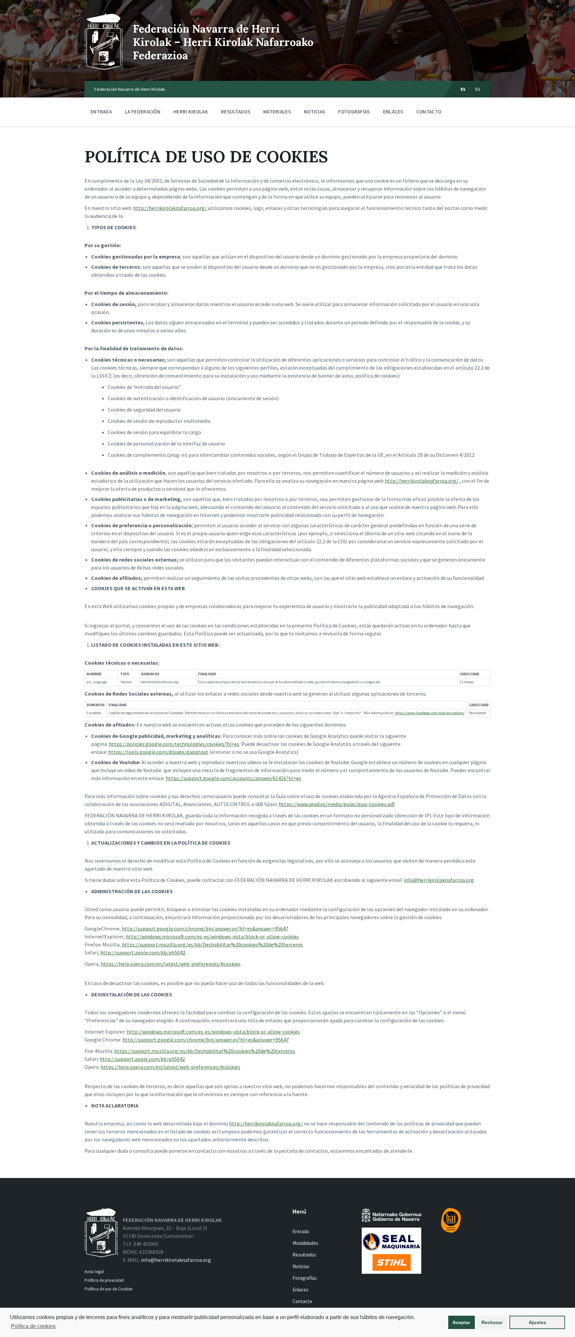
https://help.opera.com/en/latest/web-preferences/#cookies (171, 963)
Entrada (101, 111)
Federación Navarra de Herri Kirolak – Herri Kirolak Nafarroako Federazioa (223, 42)
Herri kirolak (190, 111)
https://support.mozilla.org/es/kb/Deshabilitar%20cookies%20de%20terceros (212, 944)
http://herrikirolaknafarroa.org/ (170, 208)
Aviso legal (94, 1271)
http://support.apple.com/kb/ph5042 (142, 952)
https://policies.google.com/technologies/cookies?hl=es (174, 744)
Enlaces (393, 111)
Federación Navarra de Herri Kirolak (130, 89)
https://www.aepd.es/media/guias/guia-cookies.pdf (337, 804)
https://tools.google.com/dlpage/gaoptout (158, 752)
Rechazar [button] (491, 1322)
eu (477, 89)
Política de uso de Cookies (109, 1289)
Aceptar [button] (461, 1322)
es (463, 89)
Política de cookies (33, 1326)
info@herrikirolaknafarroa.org (439, 880)
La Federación (142, 111)
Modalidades (305, 1243)
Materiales (277, 111)
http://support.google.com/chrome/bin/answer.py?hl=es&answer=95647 (205, 928)
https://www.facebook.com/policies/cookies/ (430, 713)
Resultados (235, 111)
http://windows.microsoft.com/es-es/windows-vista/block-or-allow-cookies (212, 936)
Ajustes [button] (537, 1322)
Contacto (428, 111)
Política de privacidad (104, 1280)
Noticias (314, 111)
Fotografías (354, 111)
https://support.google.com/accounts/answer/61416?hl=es (233, 778)
